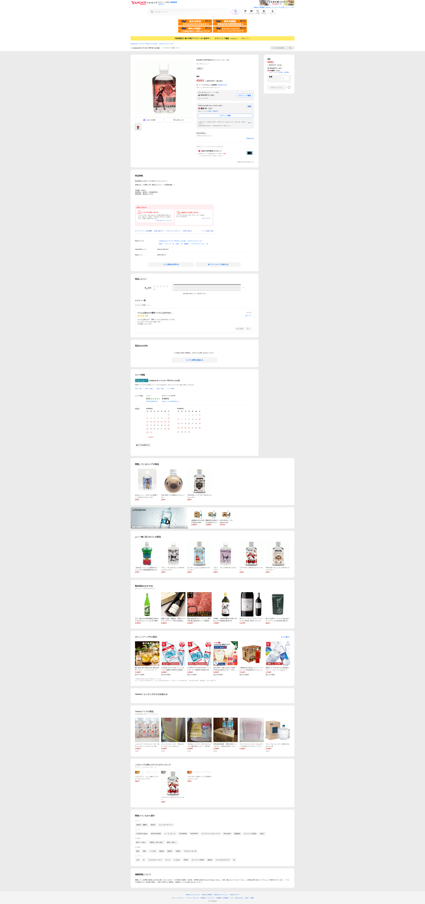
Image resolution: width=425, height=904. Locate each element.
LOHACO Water (141, 833)
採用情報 (225, 898)
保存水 (153, 825)
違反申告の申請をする (246, 162)
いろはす (177, 860)
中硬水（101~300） (157, 842)
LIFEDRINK (183, 833)
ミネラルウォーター (155, 860)
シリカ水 (153, 851)
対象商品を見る (222, 85)
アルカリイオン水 (190, 851)
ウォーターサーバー (166, 825)
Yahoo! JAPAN (259, 7)
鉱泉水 (170, 851)
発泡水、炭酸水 (141, 825)
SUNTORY (194, 833)
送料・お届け (149, 388)
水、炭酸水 (185, 244)
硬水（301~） (172, 842)
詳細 (249, 122)
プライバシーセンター (192, 898)
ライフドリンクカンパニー (211, 833)
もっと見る (285, 637)
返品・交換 (160, 388)
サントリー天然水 (250, 833)
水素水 (178, 851)
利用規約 (203, 898)
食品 (160, 244)
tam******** (248, 315)
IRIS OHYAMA (156, 833)
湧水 (144, 851)
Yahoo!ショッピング (193, 894)
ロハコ (168, 860)
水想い (262, 833)
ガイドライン (211, 898)
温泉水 (161, 851)
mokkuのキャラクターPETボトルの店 (144, 44)
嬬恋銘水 (237, 833)
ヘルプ (292, 7)
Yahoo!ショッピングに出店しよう (277, 7)
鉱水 (137, 851)
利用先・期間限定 (213, 111)
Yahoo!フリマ (234, 894)
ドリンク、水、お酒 (172, 244)
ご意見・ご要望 (249, 898)
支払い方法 (138, 388)
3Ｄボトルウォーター (166, 44)
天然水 (186, 860)
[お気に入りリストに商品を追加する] (289, 87)
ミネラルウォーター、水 (199, 244)
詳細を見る (250, 138)
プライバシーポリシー (178, 898)
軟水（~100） (141, 842)
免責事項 (219, 898)
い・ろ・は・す (169, 833)
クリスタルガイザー (223, 860)
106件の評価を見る (152, 401)
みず (137, 860)
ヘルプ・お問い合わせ (236, 898)
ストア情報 (170, 388)
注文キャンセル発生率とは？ (170, 401)
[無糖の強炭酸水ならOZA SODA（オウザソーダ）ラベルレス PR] (159, 508)
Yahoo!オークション (221, 894)
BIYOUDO (227, 833)
